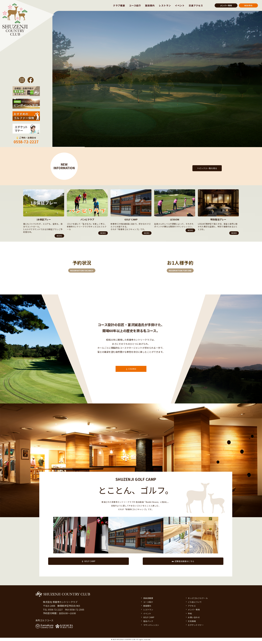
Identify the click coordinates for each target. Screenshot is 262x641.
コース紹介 (135, 5)
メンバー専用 (226, 5)
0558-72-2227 (26, 141)
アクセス (192, 605)
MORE (59, 233)
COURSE (132, 368)
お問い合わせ (194, 617)
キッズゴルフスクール (198, 598)
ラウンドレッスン (151, 625)
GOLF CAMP (89, 561)
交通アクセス (196, 5)
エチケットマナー (196, 625)
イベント (180, 5)
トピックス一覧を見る (207, 168)
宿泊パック (148, 621)
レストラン (165, 5)
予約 (190, 613)
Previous (23, 189)
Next (23, 238)
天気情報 (192, 621)
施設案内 (150, 5)
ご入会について (195, 602)
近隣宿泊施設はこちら (184, 561)
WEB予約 (248, 5)
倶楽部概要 (148, 598)
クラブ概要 (119, 5)
